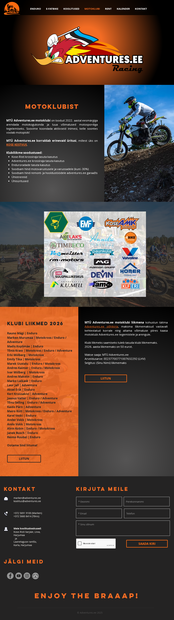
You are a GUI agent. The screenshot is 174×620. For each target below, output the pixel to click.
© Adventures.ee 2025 (89, 612)
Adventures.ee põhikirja (101, 326)
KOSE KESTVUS (16, 145)
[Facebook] (10, 575)
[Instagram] (27, 575)
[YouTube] (18, 575)
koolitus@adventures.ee (27, 501)
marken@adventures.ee (27, 497)
